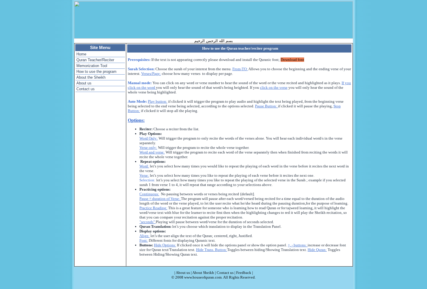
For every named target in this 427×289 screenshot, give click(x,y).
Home (81, 54)
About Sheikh (203, 272)
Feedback (243, 272)
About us (84, 83)
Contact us (85, 89)
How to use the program (96, 71)
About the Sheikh (90, 77)
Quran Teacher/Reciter (95, 60)
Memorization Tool (91, 66)
